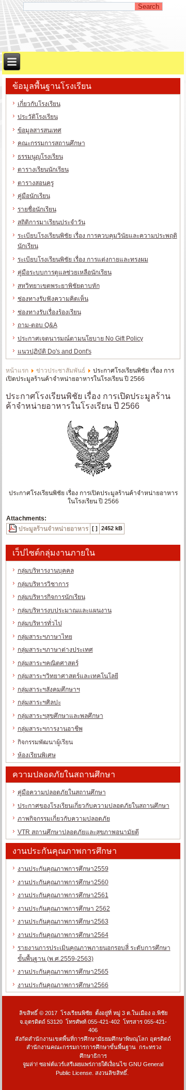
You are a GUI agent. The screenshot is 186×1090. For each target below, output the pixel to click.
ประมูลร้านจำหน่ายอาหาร (53, 528)
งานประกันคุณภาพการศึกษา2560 (63, 882)
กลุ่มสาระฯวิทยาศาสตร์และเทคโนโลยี (68, 676)
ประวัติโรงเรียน (38, 116)
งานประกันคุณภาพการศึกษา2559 (63, 868)
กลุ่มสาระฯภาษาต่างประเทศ (55, 649)
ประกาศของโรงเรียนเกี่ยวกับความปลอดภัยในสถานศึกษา (93, 805)
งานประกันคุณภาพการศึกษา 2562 (64, 908)
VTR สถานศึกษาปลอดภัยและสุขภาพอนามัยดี (78, 832)
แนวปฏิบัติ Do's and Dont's (54, 351)
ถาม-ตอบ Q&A (37, 325)
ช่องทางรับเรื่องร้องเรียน (49, 312)
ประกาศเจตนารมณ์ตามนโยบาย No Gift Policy (80, 338)
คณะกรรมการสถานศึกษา (51, 143)
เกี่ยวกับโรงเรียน (39, 104)
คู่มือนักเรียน (34, 195)
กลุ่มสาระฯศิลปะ (39, 702)
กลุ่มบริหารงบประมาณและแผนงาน (65, 610)
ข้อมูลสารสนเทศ (39, 130)
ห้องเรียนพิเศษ (37, 755)
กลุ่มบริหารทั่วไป (40, 623)
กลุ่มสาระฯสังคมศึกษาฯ (49, 689)
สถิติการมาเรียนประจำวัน (51, 222)
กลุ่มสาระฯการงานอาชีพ (50, 728)
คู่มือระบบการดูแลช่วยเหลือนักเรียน (65, 272)
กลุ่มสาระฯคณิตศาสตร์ (48, 663)
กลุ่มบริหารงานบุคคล (46, 570)
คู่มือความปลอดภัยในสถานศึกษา (62, 792)
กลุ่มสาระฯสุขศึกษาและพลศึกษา (60, 715)
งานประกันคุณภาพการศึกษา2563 (63, 921)
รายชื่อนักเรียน (37, 209)
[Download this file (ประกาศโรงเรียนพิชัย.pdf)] (13, 528)
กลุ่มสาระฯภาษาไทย (45, 636)
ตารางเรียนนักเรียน (43, 169)
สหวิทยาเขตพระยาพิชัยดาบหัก (59, 285)
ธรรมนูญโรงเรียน (40, 156)
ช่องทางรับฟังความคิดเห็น (53, 298)
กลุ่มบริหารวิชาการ (43, 584)
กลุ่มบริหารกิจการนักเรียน (51, 597)
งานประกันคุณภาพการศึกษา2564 (63, 935)
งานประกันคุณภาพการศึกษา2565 (63, 971)
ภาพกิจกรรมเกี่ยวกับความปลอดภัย (64, 818)
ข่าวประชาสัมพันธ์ (60, 370)
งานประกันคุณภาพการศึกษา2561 (63, 895)
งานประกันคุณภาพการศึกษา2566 (63, 985)
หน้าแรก (17, 370)
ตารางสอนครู (36, 183)
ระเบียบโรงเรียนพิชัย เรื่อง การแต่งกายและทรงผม (83, 259)
